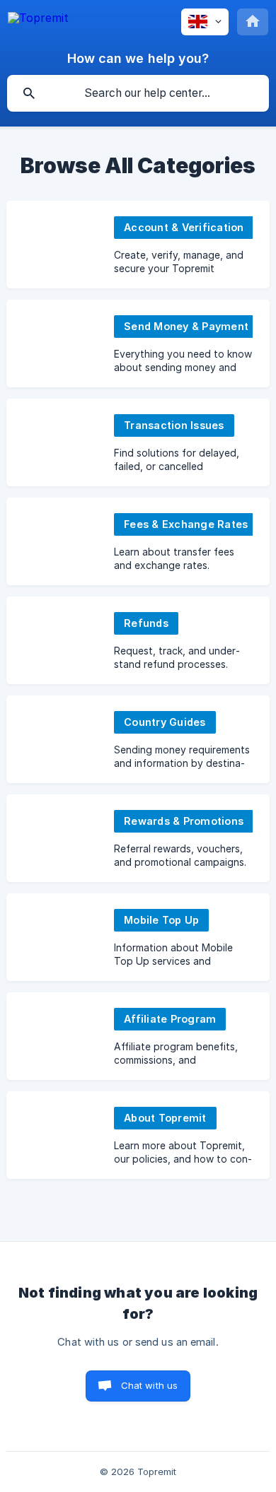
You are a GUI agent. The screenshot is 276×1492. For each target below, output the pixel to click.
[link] (138, 244)
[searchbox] (138, 93)
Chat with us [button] (149, 1385)
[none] (38, 18)
